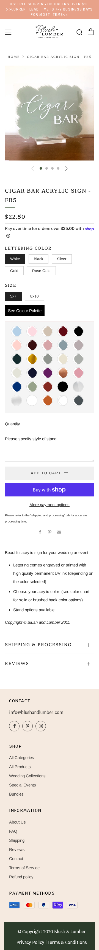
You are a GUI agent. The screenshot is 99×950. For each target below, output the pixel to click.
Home (14, 56)
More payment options (49, 504)
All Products (20, 766)
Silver (62, 259)
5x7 (13, 296)
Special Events (22, 785)
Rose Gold (41, 271)
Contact (16, 858)
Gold (14, 271)
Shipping (16, 840)
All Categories (21, 757)
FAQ (13, 831)
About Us (17, 822)
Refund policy (21, 876)
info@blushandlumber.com (36, 712)
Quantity (12, 423)
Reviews (17, 849)
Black (38, 259)
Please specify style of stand (30, 438)
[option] (49, 113)
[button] (41, 168)
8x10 (34, 296)
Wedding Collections (27, 775)
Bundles (16, 794)
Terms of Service (24, 867)
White (15, 259)
